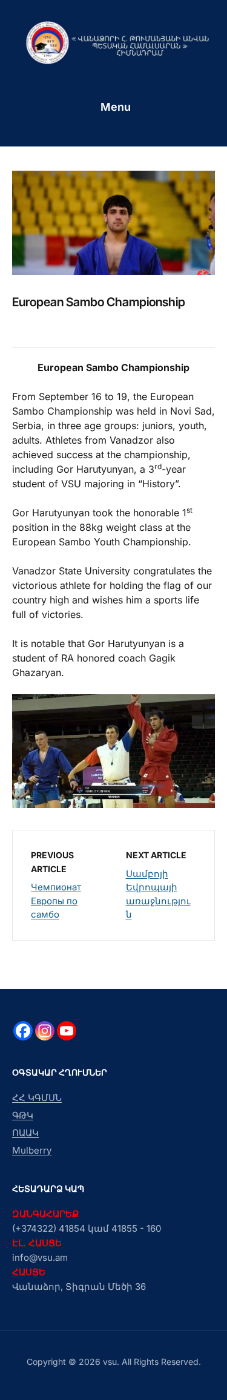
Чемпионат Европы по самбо (56, 900)
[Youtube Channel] (66, 1030)
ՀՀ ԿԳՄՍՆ (37, 1097)
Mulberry (31, 1150)
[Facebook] (23, 1030)
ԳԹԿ (22, 1115)
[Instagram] (44, 1030)
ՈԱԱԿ (25, 1133)
